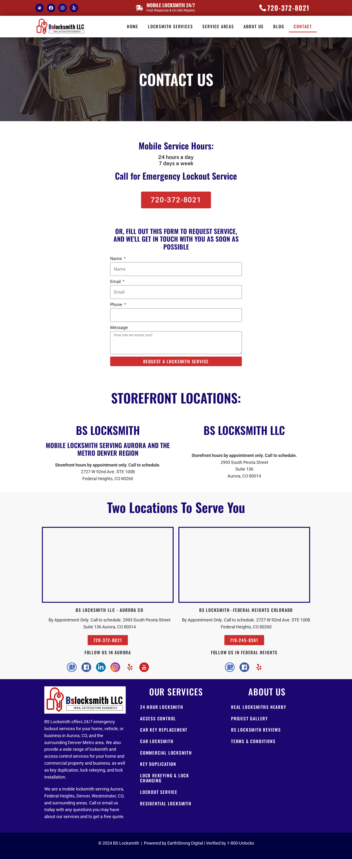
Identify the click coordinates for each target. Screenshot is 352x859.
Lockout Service (158, 792)
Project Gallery (249, 718)
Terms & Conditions (253, 741)
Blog (278, 26)
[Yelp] (74, 8)
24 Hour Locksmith (161, 707)
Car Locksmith (156, 741)
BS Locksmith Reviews (256, 730)
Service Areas (218, 26)
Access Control (158, 718)
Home (132, 26)
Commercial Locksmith (166, 753)
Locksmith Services (170, 26)
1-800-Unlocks (240, 843)
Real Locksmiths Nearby (258, 707)
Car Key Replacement (163, 730)
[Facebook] (51, 8)
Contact (303, 26)
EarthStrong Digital (185, 843)
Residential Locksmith (166, 803)
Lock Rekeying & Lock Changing (164, 778)
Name (116, 258)
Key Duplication (158, 764)
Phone (116, 304)
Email (116, 281)
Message (119, 327)
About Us (254, 26)
